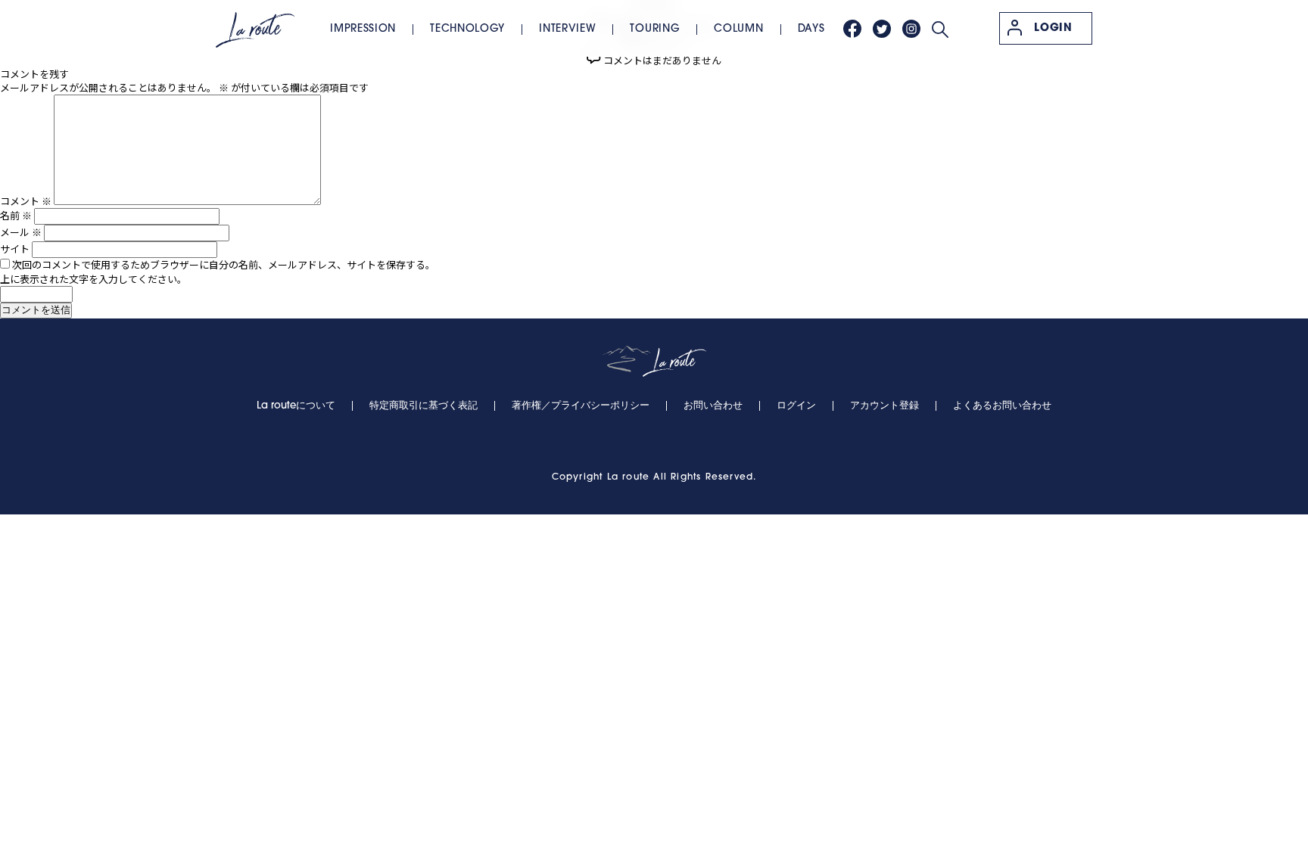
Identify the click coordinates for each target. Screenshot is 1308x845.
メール (21, 232)
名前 (16, 215)
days (811, 29)
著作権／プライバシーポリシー (580, 406)
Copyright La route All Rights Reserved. (654, 477)
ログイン (796, 406)
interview (567, 29)
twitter (882, 29)
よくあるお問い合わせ (1002, 406)
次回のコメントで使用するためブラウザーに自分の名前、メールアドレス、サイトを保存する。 (223, 264)
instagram (911, 29)
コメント (25, 201)
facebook (852, 29)
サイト (15, 248)
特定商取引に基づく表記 (423, 406)
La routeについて (296, 406)
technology (467, 29)
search (940, 29)
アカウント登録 (884, 406)
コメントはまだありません (662, 60)
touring (655, 29)
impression (363, 29)
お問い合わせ (713, 406)
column (738, 29)
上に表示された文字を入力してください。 (93, 279)
